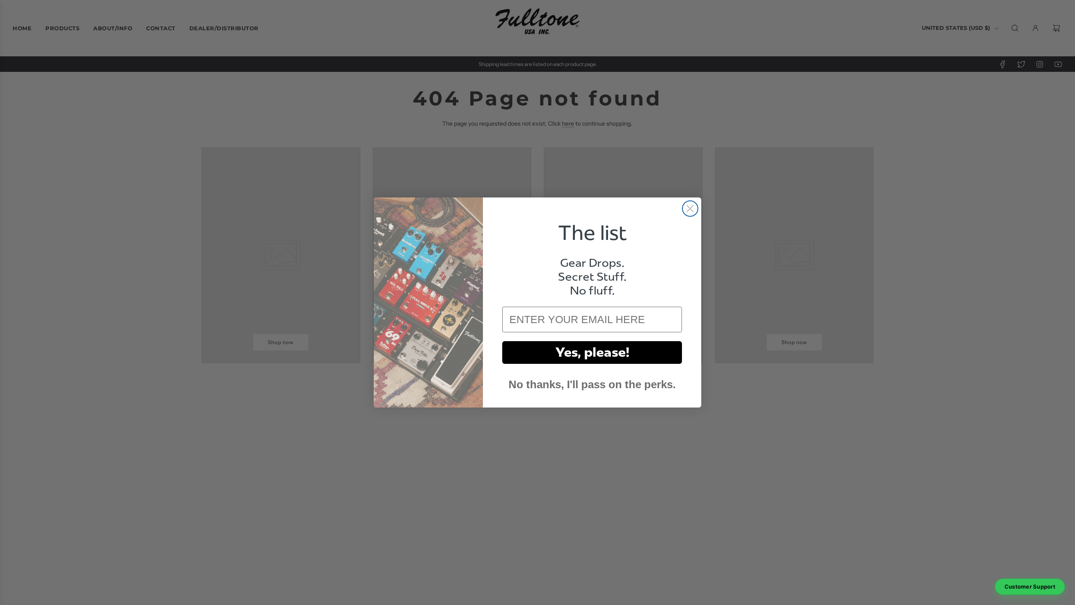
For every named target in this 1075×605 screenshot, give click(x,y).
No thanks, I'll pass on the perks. (592, 384)
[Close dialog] (690, 208)
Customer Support (1029, 586)
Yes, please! (592, 352)
